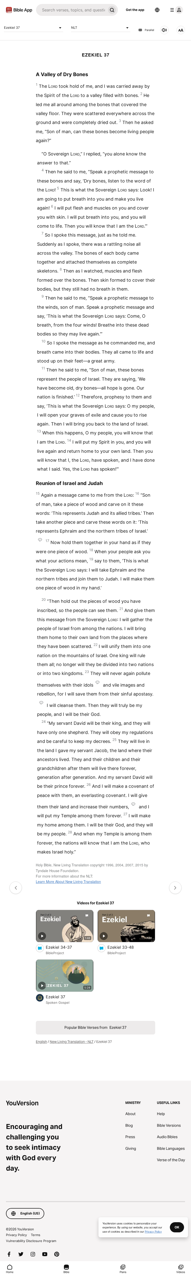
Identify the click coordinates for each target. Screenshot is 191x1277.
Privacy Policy (16, 1235)
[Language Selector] (157, 10)
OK (177, 1227)
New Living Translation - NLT (72, 1041)
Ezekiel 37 (12, 28)
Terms (35, 1235)
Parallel (149, 30)
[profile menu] (175, 10)
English (41, 1041)
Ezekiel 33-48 (125, 947)
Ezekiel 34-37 (64, 947)
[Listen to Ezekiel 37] (164, 30)
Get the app (135, 10)
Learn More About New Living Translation (68, 881)
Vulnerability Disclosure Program (31, 1241)
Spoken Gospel (57, 1002)
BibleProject (55, 953)
